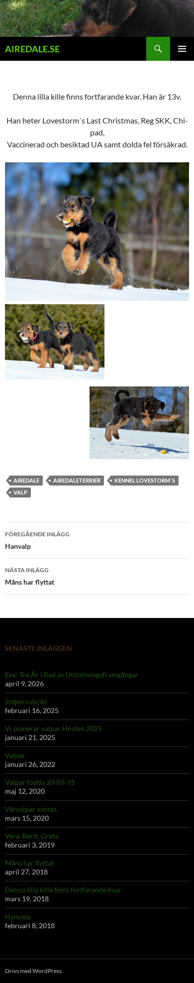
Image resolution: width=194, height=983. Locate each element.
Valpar (15, 755)
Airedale (26, 480)
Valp (20, 492)
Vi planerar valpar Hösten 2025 (53, 728)
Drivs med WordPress (33, 971)
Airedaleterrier (76, 480)
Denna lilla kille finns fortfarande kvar (63, 889)
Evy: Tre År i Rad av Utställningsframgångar (71, 674)
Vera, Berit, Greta (31, 836)
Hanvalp (37, 540)
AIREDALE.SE (32, 48)
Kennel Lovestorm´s (144, 480)
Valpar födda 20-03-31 (40, 782)
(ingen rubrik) (26, 701)
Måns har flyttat (29, 576)
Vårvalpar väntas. (31, 809)
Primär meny (182, 49)
